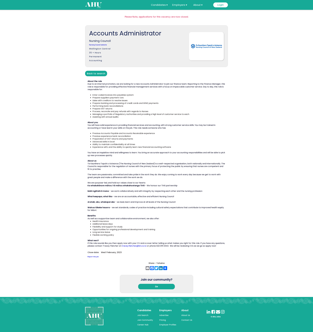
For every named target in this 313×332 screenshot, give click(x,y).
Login (220, 4)
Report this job (93, 257)
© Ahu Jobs (216, 317)
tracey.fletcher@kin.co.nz (134, 245)
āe (156, 286)
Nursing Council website (98, 45)
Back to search (96, 73)
